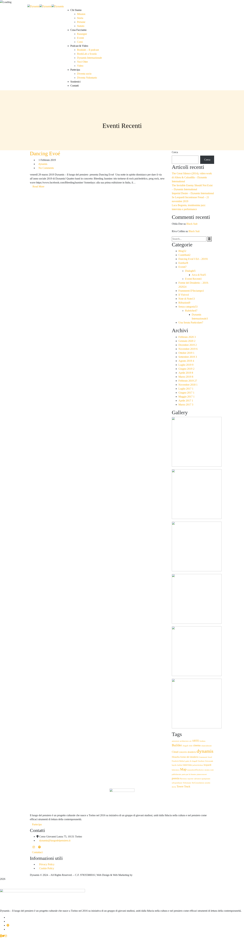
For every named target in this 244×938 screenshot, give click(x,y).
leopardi (207, 765)
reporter (190, 779)
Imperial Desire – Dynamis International (193, 193)
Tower (180, 786)
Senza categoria (188, 306)
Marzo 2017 (185, 404)
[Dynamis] (33, 6)
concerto (183, 752)
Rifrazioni (184, 302)
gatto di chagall (191, 761)
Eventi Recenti (193, 278)
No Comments (46, 168)
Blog (182, 251)
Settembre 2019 (187, 356)
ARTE (195, 740)
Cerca (175, 152)
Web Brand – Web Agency (147, 875)
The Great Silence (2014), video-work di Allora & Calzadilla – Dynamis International (192, 177)
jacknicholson (197, 765)
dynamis (43, 164)
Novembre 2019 (188, 348)
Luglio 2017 (185, 388)
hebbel (179, 765)
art (190, 741)
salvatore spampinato (202, 779)
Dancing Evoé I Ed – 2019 (193, 258)
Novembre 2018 (188, 384)
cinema (197, 745)
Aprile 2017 (185, 400)
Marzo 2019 (185, 376)
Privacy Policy (46, 864)
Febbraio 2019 (187, 380)
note (212, 770)
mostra (207, 770)
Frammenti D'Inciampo (191, 290)
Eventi (182, 266)
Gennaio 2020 (186, 341)
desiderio (192, 752)
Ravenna (183, 779)
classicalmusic (206, 746)
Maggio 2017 (186, 396)
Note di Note (186, 298)
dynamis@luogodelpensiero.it (54, 840)
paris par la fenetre (189, 774)
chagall (185, 746)
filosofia (176, 757)
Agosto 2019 (186, 360)
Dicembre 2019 (187, 344)
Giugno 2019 (186, 368)
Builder (177, 745)
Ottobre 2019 (186, 352)
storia (174, 787)
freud (210, 757)
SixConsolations (198, 783)
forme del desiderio (189, 757)
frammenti (203, 757)
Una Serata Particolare (190, 322)
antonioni (175, 741)
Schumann (187, 783)
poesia (175, 778)
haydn (174, 765)
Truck (187, 786)
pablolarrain (176, 774)
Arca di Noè (199, 274)
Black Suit (191, 223)
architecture (184, 741)
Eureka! (183, 262)
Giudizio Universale (205, 761)
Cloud (175, 751)
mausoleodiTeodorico (195, 770)
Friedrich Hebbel (178, 761)
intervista (187, 765)
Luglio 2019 (185, 364)
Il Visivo (183, 294)
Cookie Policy (46, 868)
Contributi (184, 255)
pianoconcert (202, 774)
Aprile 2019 (185, 372)
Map (183, 769)
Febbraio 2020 (187, 337)
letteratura (175, 770)
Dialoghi (190, 270)
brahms (202, 741)
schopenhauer (177, 783)
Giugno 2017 (186, 392)
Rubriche (191, 310)
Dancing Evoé (45, 153)
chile (190, 746)
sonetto (207, 783)
